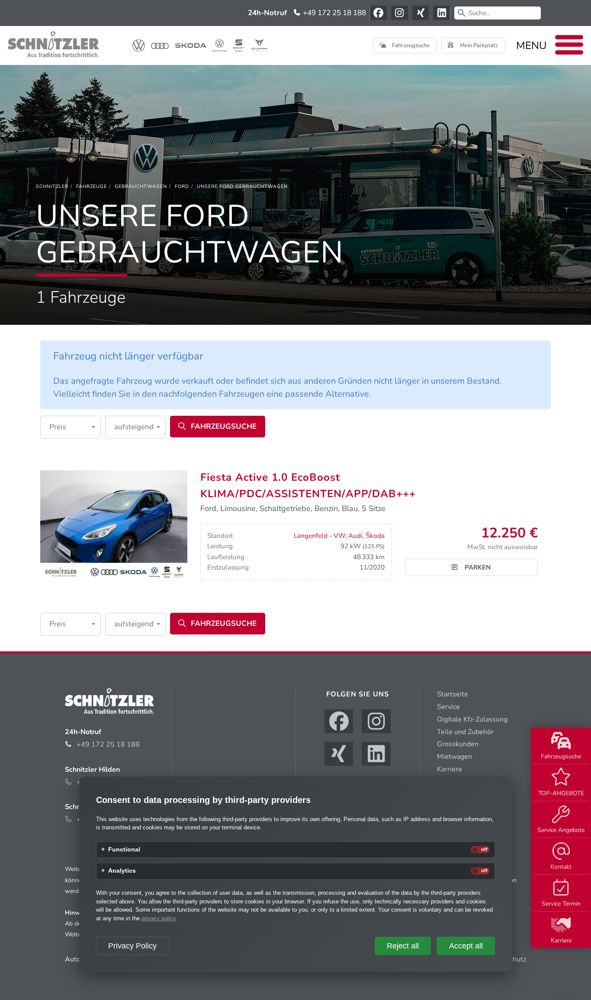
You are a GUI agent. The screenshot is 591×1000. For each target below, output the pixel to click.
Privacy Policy (132, 946)
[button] (70, 427)
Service (448, 707)
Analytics (122, 871)
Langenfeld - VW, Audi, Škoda (339, 535)
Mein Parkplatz (478, 45)
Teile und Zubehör (465, 732)
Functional (124, 850)
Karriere (561, 940)
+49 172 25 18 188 (333, 13)
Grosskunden (458, 744)
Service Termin (561, 904)
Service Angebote (561, 830)
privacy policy (158, 918)
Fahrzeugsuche (561, 756)
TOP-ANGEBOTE (561, 793)
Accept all (466, 946)
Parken (477, 567)
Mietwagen (454, 756)
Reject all (403, 946)
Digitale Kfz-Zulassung (472, 719)
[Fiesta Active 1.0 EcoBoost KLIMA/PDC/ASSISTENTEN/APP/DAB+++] (113, 525)
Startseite (452, 694)
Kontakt (561, 867)
